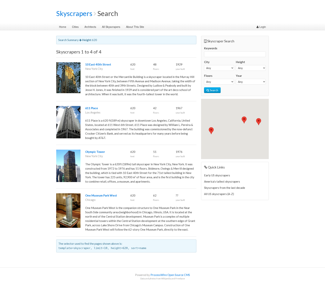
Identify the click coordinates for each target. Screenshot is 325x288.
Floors (208, 75)
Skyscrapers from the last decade (224, 187)
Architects (90, 27)
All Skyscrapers (111, 27)
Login (262, 27)
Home (62, 27)
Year (239, 75)
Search (213, 90)
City (207, 62)
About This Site (135, 27)
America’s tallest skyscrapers (222, 181)
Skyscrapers (74, 13)
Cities (75, 27)
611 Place (91, 108)
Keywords (210, 48)
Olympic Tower (95, 151)
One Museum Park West (101, 195)
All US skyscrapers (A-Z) (219, 194)
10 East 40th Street (98, 64)
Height (240, 62)
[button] (211, 130)
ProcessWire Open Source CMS (170, 275)
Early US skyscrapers (217, 175)
